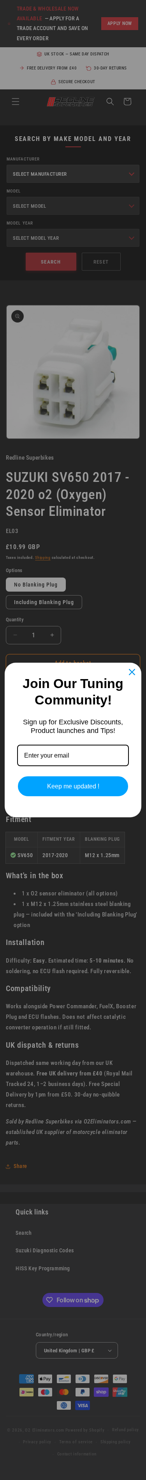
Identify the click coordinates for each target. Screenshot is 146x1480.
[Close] (132, 672)
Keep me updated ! (73, 786)
